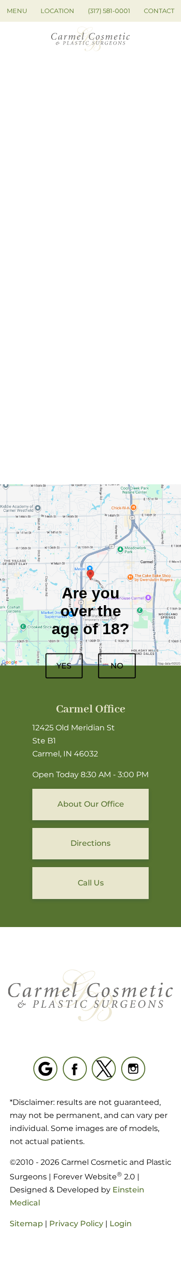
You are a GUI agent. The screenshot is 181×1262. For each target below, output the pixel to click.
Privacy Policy (76, 1223)
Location (57, 11)
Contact (159, 11)
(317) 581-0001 (109, 11)
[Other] (45, 1069)
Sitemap (26, 1223)
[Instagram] (133, 1069)
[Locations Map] (90, 574)
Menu (17, 11)
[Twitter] (104, 1069)
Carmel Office (90, 709)
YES (63, 665)
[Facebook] (75, 1069)
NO (117, 665)
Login (121, 1223)
